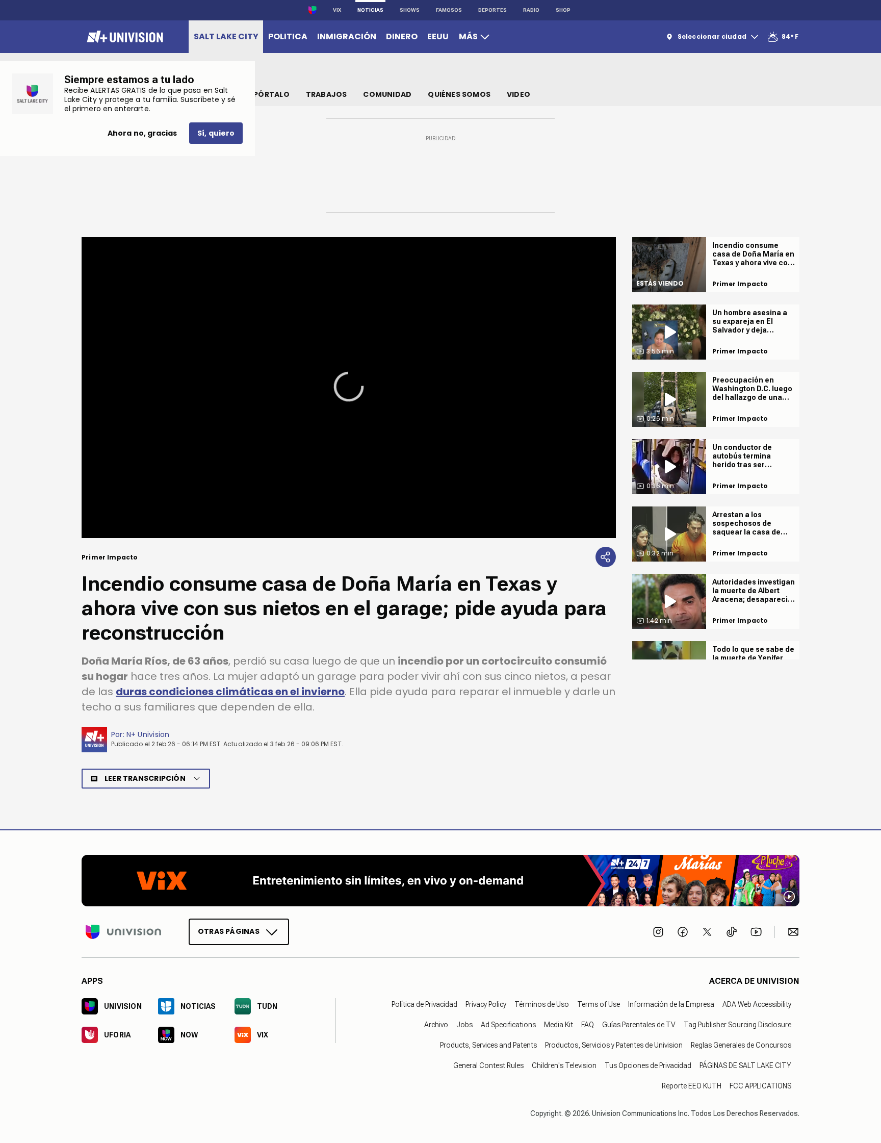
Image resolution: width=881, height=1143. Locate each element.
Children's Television (564, 1065)
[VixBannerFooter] (440, 880)
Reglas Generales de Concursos (741, 1044)
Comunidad (387, 94)
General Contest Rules (488, 1065)
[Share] (605, 557)
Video (518, 94)
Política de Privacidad (424, 1004)
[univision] (124, 36)
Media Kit (558, 1024)
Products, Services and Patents (488, 1044)
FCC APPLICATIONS (760, 1085)
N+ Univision (148, 734)
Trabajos (326, 94)
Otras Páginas (229, 931)
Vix (337, 10)
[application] (349, 387)
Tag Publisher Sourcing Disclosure (737, 1024)
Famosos (449, 10)
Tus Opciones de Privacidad (648, 1065)
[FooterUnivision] (123, 931)
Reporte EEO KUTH (691, 1085)
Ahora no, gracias (142, 133)
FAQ (587, 1024)
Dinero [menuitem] (402, 36)
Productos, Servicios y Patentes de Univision (614, 1044)
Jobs (464, 1024)
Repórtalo (267, 94)
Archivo (436, 1024)
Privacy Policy (485, 1004)
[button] (348, 386)
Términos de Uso (541, 1004)
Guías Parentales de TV (639, 1024)
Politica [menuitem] (287, 36)
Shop (563, 10)
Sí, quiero (216, 133)
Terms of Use (598, 1004)
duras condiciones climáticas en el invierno (230, 691)
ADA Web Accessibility (756, 1004)
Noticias (370, 10)
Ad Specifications (508, 1024)
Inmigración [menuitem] (346, 36)
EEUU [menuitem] (438, 36)
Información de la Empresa (671, 1004)
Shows (410, 10)
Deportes (492, 10)
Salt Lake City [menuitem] (226, 36)
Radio (531, 10)
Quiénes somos (459, 94)
